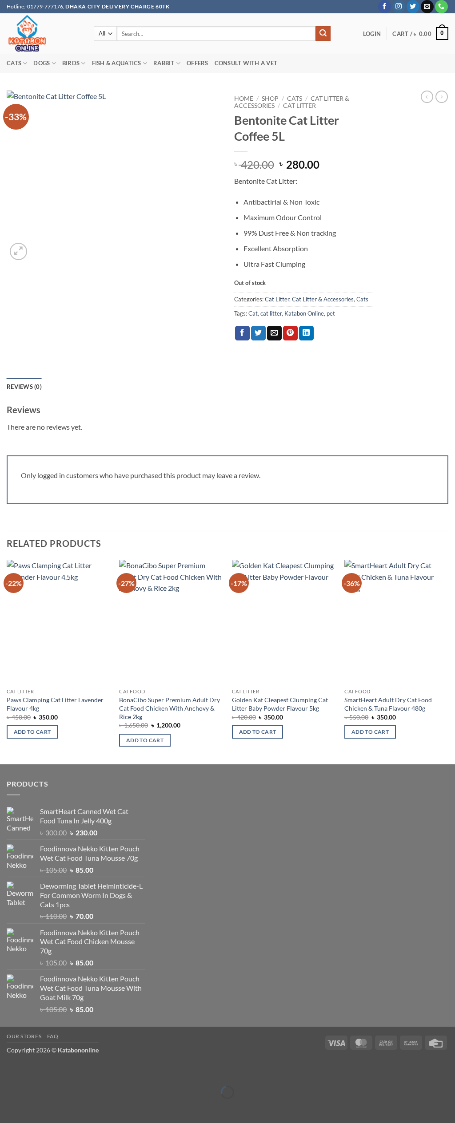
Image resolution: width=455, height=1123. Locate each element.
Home (243, 98)
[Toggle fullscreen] (34, 1070)
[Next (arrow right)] (34, 1107)
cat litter (271, 313)
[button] (372, 34)
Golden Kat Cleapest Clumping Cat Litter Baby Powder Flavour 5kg (280, 704)
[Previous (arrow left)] (8, 1107)
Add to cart (32, 732)
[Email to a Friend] (274, 333)
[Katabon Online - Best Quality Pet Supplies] (43, 33)
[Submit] (323, 33)
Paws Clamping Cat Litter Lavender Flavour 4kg (55, 704)
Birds (71, 63)
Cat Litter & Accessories (323, 299)
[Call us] (441, 6)
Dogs (41, 63)
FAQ (53, 1036)
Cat (253, 313)
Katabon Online (304, 313)
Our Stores (24, 1036)
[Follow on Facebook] (384, 6)
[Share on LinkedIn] (306, 333)
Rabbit (164, 63)
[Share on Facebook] (242, 333)
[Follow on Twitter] (413, 6)
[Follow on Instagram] (398, 6)
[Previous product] (441, 97)
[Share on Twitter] (258, 333)
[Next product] (427, 97)
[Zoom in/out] (8, 1070)
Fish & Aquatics (116, 63)
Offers (197, 63)
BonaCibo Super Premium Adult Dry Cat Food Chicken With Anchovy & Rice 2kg (169, 708)
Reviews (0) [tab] (24, 386)
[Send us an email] (427, 6)
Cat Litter (299, 105)
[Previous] (7, 661)
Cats (14, 63)
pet (331, 313)
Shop (270, 98)
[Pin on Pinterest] (290, 333)
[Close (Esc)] (85, 1070)
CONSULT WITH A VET (246, 63)
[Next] (448, 661)
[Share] (59, 1070)
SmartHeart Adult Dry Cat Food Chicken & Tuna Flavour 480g (388, 704)
